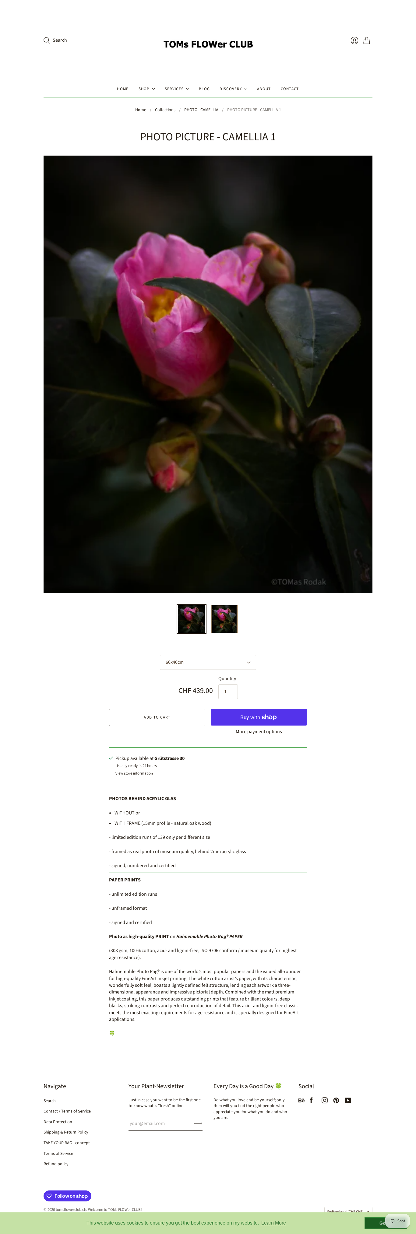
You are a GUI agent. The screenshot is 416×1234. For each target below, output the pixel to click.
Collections (165, 110)
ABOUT (264, 89)
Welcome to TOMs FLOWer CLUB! (115, 1209)
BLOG (204, 89)
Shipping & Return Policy (66, 1132)
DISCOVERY (231, 89)
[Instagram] (325, 1102)
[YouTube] (348, 1102)
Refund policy (56, 1164)
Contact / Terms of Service (67, 1111)
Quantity (227, 678)
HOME (123, 89)
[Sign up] (198, 1123)
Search (50, 1101)
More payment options (259, 731)
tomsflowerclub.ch (71, 1209)
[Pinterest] (336, 1102)
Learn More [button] (273, 1222)
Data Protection (58, 1122)
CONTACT (290, 89)
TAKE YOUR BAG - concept (67, 1143)
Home (140, 110)
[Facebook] (311, 1102)
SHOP (144, 89)
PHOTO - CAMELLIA (201, 110)
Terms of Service (58, 1154)
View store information (134, 773)
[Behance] (301, 1102)
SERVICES (174, 89)
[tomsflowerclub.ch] (208, 40)
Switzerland (345, 1212)
